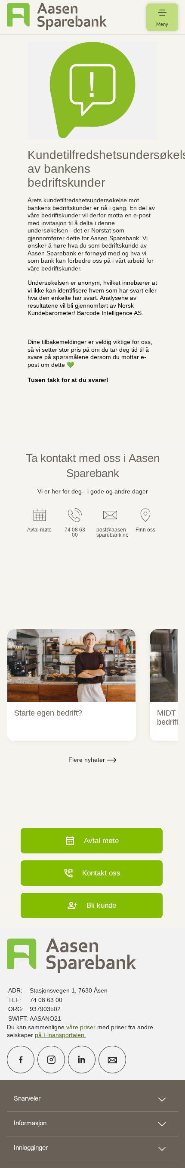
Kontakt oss (91, 873)
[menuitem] (57, 17)
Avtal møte (92, 840)
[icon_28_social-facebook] (20, 1059)
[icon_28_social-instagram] (51, 1059)
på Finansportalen (59, 1034)
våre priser (81, 1027)
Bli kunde (91, 905)
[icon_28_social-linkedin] (82, 1059)
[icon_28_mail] (112, 1059)
